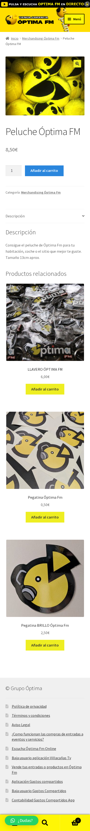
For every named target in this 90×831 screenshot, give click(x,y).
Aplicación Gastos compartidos (37, 781)
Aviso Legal (21, 724)
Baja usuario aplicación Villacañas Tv (41, 757)
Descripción (15, 216)
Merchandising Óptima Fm (40, 38)
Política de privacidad (29, 706)
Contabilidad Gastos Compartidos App (43, 800)
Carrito (69, 818)
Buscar (45, 823)
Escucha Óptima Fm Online (34, 748)
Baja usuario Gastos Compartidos (39, 790)
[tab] (45, 216)
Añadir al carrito (44, 170)
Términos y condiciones (31, 715)
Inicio (14, 38)
